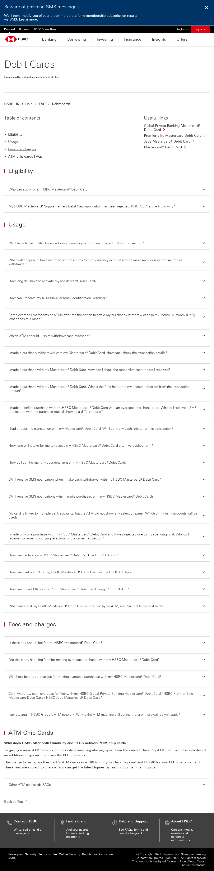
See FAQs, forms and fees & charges (133, 831)
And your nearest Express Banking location (77, 833)
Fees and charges (22, 149)
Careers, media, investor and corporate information (182, 835)
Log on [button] (199, 29)
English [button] (184, 29)
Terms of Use (47, 854)
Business (24, 29)
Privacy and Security (22, 854)
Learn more (28, 19)
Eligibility (15, 134)
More (12, 858)
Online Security (69, 854)
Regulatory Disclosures (97, 854)
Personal (9, 29)
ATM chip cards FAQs (25, 156)
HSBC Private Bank (45, 29)
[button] (107, 189)
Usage (13, 142)
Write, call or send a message (27, 831)
